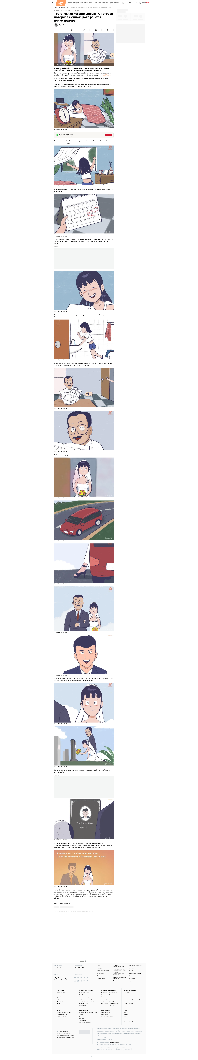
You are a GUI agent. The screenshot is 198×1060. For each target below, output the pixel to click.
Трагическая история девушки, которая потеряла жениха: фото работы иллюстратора (90, 7)
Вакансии (131, 970)
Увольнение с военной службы (109, 992)
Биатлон (126, 1019)
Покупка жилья (105, 1014)
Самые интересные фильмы (64, 1012)
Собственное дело (73, 3)
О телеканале (100, 973)
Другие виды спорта (129, 1021)
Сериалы (59, 1021)
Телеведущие (100, 975)
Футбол (126, 1014)
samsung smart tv (127, 1049)
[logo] (60, 3)
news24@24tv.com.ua (60, 968)
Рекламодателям (101, 978)
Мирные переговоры (84, 997)
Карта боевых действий (85, 994)
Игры (130, 980)
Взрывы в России (83, 1003)
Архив (130, 975)
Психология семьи (86, 3)
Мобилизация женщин (107, 997)
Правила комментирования (119, 980)
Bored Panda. (106, 75)
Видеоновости (60, 999)
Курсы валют (127, 994)
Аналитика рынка (105, 1012)
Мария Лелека (63, 25)
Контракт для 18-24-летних (108, 999)
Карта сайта (132, 978)
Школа (80, 1016)
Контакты (131, 968)
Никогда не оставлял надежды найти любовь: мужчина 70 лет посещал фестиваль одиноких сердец (81, 79)
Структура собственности (135, 973)
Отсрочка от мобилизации (108, 1001)
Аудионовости (60, 1001)
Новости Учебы (83, 1010)
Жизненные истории (64, 7)
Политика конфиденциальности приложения (118, 973)
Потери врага (82, 1005)
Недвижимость (105, 1010)
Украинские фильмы (62, 1014)
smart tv (118, 1049)
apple (109, 1049)
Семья (55, 7)
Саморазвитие (82, 1020)
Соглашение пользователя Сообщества (119, 978)
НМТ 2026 (81, 1018)
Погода (58, 1003)
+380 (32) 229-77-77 (105, 1041)
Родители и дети (107, 3)
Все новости (60, 990)
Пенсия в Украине (128, 1003)
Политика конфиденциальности (118, 966)
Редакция (99, 968)
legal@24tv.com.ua (114, 1042)
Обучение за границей (85, 1022)
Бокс (125, 1012)
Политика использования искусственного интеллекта (119, 970)
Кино (58, 1010)
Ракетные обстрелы (84, 992)
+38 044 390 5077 (79, 968)
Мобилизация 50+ (105, 994)
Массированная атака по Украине (87, 1001)
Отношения (97, 3)
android (101, 1049)
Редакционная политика (103, 970)
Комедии (59, 1019)
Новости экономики (130, 990)
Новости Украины (61, 994)
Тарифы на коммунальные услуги (132, 999)
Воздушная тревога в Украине (86, 999)
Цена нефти (127, 992)
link (75, 977)
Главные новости (61, 992)
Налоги (126, 1001)
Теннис (125, 1016)
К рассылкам (84, 1032)
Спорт (125, 1010)
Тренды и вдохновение (107, 1016)
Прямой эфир (60, 997)
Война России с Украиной (86, 990)
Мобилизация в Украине (108, 990)
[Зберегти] (108, 30)
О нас (98, 965)
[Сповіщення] (136, 3)
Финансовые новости (129, 997)
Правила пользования (102, 980)
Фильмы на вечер (61, 1016)
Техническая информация (135, 965)
